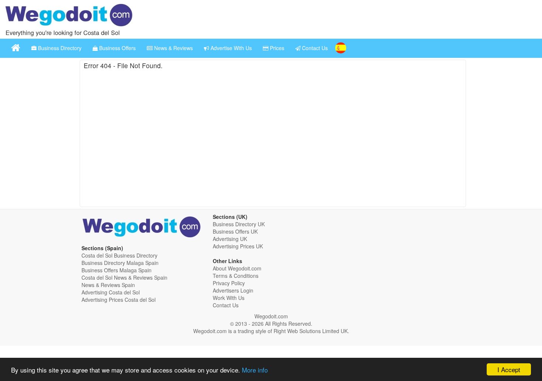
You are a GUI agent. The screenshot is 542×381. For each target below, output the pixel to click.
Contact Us (314, 48)
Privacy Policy (229, 283)
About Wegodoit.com (237, 268)
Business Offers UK (235, 231)
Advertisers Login (233, 290)
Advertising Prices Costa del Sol (118, 299)
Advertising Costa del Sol (110, 292)
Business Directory (59, 48)
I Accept (508, 369)
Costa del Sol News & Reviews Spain (124, 277)
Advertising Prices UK (238, 246)
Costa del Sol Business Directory (119, 255)
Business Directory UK (239, 224)
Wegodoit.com (271, 316)
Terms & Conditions (235, 275)
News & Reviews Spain (108, 285)
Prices (276, 48)
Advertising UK (230, 238)
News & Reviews (173, 48)
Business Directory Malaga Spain (120, 262)
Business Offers (117, 48)
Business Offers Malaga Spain (116, 270)
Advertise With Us (230, 48)
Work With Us (228, 297)
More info (255, 369)
